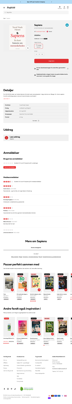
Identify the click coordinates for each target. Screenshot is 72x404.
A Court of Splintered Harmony (22, 338)
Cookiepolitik (38, 362)
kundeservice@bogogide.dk (59, 368)
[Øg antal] (42, 54)
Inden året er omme (62, 294)
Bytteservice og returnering (24, 370)
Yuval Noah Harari (40, 31)
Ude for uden (60, 338)
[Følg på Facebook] (4, 389)
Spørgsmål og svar (22, 360)
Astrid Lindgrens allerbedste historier (36, 294)
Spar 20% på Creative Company (36, 2)
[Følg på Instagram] (8, 389)
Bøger (20, 256)
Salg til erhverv (20, 373)
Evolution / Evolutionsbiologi (30, 256)
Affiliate (5, 362)
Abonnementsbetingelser (41, 360)
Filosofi (40, 256)
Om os (5, 360)
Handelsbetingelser (40, 368)
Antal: (35, 51)
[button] (33, 301)
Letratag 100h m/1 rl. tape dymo (9, 338)
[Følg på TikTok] (15, 389)
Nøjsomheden (47, 294)
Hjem (4, 18)
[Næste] (51, 2)
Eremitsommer (34, 338)
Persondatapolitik (40, 373)
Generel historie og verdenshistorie (52, 256)
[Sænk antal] (36, 54)
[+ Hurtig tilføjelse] (12, 289)
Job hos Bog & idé (8, 370)
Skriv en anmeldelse (10, 167)
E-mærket (38, 365)
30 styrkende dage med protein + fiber (22, 294)
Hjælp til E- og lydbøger (23, 362)
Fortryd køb (20, 381)
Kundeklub (19, 378)
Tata (4, 294)
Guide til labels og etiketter (24, 365)
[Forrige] (20, 2)
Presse (5, 368)
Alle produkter (14, 256)
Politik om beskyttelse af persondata (12, 397)
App (18, 376)
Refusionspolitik (25, 397)
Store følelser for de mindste (49, 338)
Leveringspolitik (7, 398)
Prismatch (19, 368)
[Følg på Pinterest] (11, 389)
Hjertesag (6, 365)
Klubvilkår (37, 370)
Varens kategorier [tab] (36, 247)
